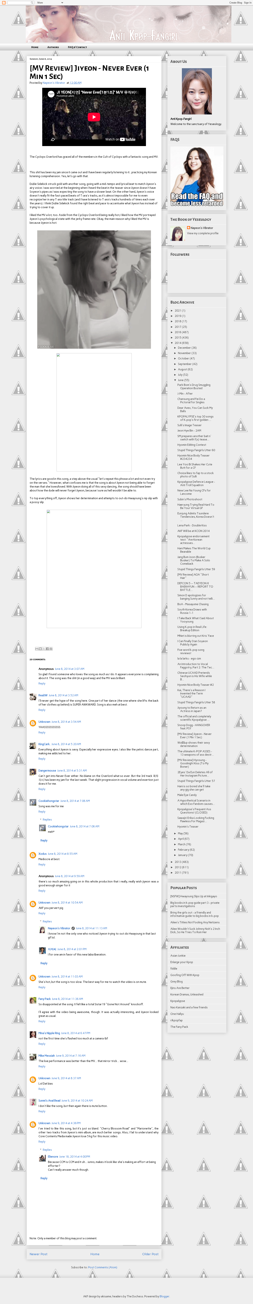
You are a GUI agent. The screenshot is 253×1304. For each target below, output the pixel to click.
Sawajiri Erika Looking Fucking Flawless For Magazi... (195, 819)
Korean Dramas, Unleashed (186, 994)
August (183, 369)
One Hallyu (177, 1014)
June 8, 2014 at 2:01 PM (71, 949)
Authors (53, 47)
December (185, 347)
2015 (178, 337)
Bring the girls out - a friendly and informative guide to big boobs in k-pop (194, 914)
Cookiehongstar (49, 801)
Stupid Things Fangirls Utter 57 (196, 781)
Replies (47, 819)
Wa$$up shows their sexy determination (193, 744)
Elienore (53, 1156)
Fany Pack (45, 999)
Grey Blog (176, 981)
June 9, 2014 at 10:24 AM (77, 1100)
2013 (178, 862)
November (185, 353)
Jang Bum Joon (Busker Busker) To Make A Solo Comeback (193, 560)
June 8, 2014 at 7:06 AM (75, 801)
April (181, 838)
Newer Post (38, 1254)
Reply (42, 683)
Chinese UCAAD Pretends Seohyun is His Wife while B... (194, 676)
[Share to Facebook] (47, 649)
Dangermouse (47, 770)
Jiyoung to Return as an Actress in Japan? (191, 709)
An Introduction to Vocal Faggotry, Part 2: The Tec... (195, 665)
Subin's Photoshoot (189, 499)
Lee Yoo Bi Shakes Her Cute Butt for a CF (194, 466)
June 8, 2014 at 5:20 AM (66, 744)
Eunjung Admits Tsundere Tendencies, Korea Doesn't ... (195, 517)
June (181, 380)
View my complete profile (203, 233)
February (184, 849)
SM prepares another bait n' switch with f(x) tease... (194, 437)
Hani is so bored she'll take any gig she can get (193, 788)
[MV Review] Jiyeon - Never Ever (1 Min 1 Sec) (194, 735)
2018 (178, 321)
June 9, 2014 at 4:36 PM (66, 1123)
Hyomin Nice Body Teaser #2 (195, 684)
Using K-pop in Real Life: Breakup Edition (192, 628)
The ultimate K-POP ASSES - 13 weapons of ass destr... (195, 753)
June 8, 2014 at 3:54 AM (66, 721)
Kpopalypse (177, 1001)
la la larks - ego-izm (189, 658)
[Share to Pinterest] (51, 649)
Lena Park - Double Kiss (192, 525)
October (184, 358)
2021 (178, 310)
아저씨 (52, 949)
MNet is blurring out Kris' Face (195, 635)
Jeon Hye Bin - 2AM (189, 430)
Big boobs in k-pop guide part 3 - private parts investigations (194, 904)
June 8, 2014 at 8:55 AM (62, 853)
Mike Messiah (47, 1055)
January (183, 855)
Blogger (164, 1296)
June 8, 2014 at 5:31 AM (72, 770)
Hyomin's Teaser (188, 826)
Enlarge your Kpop (181, 962)
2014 (178, 343)
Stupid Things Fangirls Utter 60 (196, 450)
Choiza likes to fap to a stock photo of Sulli (195, 474)
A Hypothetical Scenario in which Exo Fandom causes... (196, 802)
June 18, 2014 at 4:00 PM (74, 1156)
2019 (178, 316)
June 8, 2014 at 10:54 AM (67, 902)
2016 (178, 332)
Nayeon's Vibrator (59, 928)
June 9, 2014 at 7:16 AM (70, 1055)
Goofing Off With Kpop (184, 975)
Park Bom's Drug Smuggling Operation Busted (193, 386)
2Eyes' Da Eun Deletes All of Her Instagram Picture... (195, 774)
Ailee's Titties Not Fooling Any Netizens (195, 922)
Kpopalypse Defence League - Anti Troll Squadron (196, 483)
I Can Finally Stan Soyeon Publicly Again (192, 643)
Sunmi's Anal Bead (49, 1100)
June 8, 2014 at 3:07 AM (69, 669)
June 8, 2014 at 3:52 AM (63, 695)
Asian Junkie (178, 955)
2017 (178, 327)
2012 (178, 867)
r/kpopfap (176, 1020)
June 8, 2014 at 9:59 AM (69, 876)
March (182, 844)
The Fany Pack (179, 1027)
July (180, 374)
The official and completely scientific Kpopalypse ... (194, 718)
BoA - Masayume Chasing (193, 604)
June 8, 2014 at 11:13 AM (91, 928)
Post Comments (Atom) (102, 1267)
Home (34, 47)
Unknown (44, 721)
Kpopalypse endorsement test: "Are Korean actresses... (193, 540)
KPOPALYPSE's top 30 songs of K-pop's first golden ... (195, 418)
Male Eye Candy (187, 795)
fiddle (173, 968)
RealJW (43, 695)
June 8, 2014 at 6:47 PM (75, 1033)
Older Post (150, 1254)
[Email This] (37, 649)
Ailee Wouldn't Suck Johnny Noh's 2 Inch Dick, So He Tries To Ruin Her (195, 930)
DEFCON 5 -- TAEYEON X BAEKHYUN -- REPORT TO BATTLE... (195, 587)
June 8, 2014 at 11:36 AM (67, 999)
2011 (178, 872)
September (185, 364)
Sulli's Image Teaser (189, 425)
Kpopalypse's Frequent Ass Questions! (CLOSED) (194, 811)
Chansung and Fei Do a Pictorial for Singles (191, 400)
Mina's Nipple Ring (49, 1033)
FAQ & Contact (77, 47)
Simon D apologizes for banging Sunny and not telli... (196, 597)
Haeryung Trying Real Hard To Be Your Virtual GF (195, 506)
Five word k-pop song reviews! (190, 651)
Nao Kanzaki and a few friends (189, 1007)
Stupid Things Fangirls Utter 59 (196, 569)
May (180, 833)
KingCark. (44, 744)
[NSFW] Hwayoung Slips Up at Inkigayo (193, 896)
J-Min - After (185, 393)
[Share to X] (44, 649)
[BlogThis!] (40, 649)
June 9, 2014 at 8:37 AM (66, 1078)
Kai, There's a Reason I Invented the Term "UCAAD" (191, 693)
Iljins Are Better (180, 988)
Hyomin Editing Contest (191, 444)
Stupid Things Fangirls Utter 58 (196, 702)
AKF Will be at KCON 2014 (193, 531)
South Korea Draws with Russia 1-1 (192, 611)
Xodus (43, 853)
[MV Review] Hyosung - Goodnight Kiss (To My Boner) (193, 763)
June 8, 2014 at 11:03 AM (67, 976)
